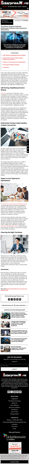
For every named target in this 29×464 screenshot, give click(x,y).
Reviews (19, 6)
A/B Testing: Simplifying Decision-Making (14, 55)
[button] (9, 299)
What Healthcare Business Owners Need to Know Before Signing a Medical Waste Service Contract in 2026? (19, 315)
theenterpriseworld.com (15, 448)
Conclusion (6, 67)
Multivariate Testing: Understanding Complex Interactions (13, 58)
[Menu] (28, 8)
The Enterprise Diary (12, 6)
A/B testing (3, 93)
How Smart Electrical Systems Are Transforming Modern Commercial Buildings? (19, 340)
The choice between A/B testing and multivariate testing (14, 204)
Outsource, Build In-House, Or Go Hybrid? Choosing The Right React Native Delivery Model (19, 332)
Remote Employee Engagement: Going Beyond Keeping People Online (18, 348)
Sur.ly (17, 452)
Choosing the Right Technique (11, 64)
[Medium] (28, 146)
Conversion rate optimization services (9, 226)
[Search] (1, 8)
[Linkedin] (28, 140)
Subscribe (24, 6)
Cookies (23, 458)
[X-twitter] (28, 143)
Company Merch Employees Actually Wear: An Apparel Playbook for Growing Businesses (18, 323)
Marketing (4, 21)
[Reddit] (28, 152)
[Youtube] (28, 149)
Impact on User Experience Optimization (14, 62)
